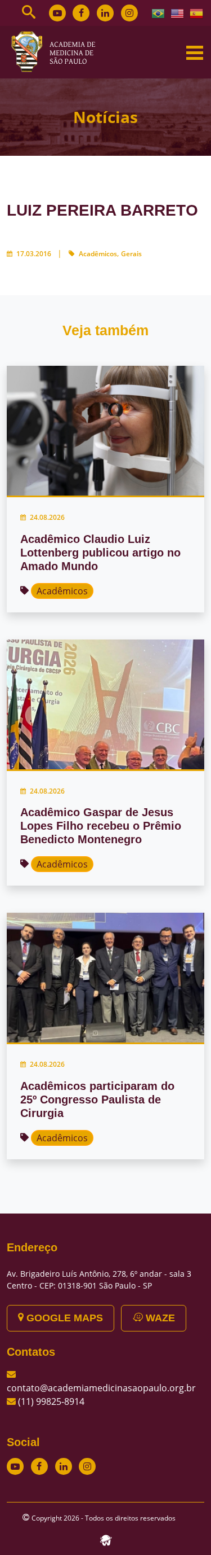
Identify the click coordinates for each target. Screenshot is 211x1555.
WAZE (159, 1318)
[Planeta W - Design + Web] (106, 1539)
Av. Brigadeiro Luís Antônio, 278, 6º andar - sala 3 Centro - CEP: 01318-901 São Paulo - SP (99, 1279)
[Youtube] (57, 13)
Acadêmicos (98, 254)
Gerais (131, 254)
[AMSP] (57, 51)
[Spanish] (197, 12)
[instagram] (129, 13)
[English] (177, 12)
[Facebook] (81, 13)
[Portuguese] (158, 12)
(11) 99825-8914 (51, 1401)
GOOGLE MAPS (63, 1318)
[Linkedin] (105, 13)
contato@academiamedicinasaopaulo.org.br (101, 1388)
